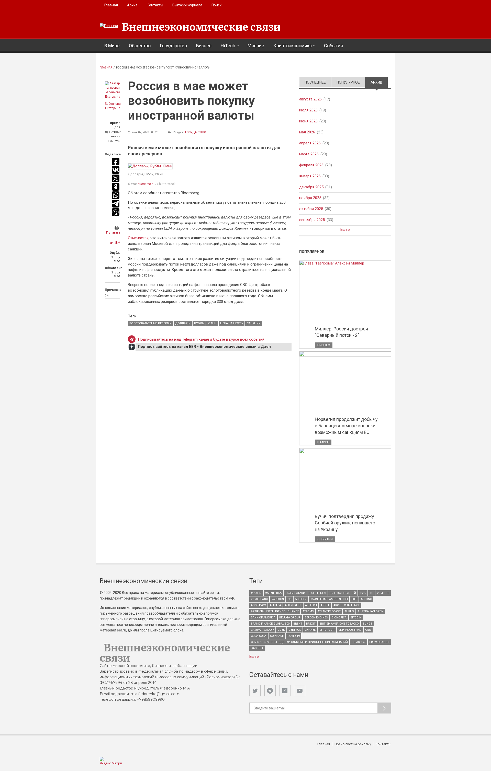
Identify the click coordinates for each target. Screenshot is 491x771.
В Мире (112, 45)
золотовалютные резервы (150, 323)
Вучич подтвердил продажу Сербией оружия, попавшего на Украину (345, 523)
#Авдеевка (273, 593)
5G (289, 599)
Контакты (155, 5)
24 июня (278, 599)
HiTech (228, 45)
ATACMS (308, 611)
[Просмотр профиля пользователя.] (112, 90)
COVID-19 (293, 636)
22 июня (383, 593)
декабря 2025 (311, 187)
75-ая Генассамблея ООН (329, 599)
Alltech (311, 605)
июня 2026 (308, 121)
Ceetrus (295, 629)
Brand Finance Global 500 (270, 623)
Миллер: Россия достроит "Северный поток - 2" (342, 332)
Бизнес (203, 45)
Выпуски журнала (187, 5)
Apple (325, 605)
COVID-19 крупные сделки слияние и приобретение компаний (299, 642)
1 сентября (317, 593)
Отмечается (138, 238)
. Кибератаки (295, 593)
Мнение (256, 45)
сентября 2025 (312, 219)
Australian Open (370, 611)
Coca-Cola (258, 636)
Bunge (367, 623)
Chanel (310, 629)
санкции (254, 323)
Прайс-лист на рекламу (352, 744)
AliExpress (293, 605)
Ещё (344, 229)
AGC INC (366, 599)
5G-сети (301, 599)
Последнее (315, 82)
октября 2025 (311, 208)
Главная (111, 5)
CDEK (281, 629)
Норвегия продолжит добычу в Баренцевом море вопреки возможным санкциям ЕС (346, 426)
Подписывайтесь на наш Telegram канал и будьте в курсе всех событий (201, 339)
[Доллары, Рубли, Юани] (150, 166)
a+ (117, 242)
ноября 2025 (310, 197)
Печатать (113, 232)
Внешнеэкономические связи (201, 27)
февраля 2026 (311, 165)
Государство (173, 45)
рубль (199, 323)
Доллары (182, 323)
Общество (140, 45)
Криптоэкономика (292, 45)
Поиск (216, 5)
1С (371, 593)
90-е (354, 599)
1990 (363, 593)
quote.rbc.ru (146, 184)
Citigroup (326, 629)
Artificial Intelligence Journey (275, 611)
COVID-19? (358, 642)
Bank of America (263, 617)
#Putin (256, 593)
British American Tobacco (339, 623)
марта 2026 (309, 154)
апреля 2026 (310, 143)
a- (111, 243)
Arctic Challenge (346, 605)
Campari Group (262, 629)
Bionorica (339, 617)
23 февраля (259, 599)
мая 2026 (307, 132)
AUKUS (349, 611)
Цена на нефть (231, 323)
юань (212, 323)
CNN (368, 629)
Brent (297, 623)
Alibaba (275, 605)
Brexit (311, 623)
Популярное (348, 82)
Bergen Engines (316, 617)
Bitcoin (355, 617)
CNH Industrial (349, 629)
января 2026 (310, 176)
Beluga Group (290, 617)
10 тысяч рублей (343, 593)
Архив (132, 5)
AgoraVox (258, 605)
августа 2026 (310, 99)
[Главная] (109, 26)
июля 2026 (308, 110)
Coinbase (277, 636)
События (333, 45)
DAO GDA (257, 648)
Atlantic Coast (329, 611)
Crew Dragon (379, 642)
